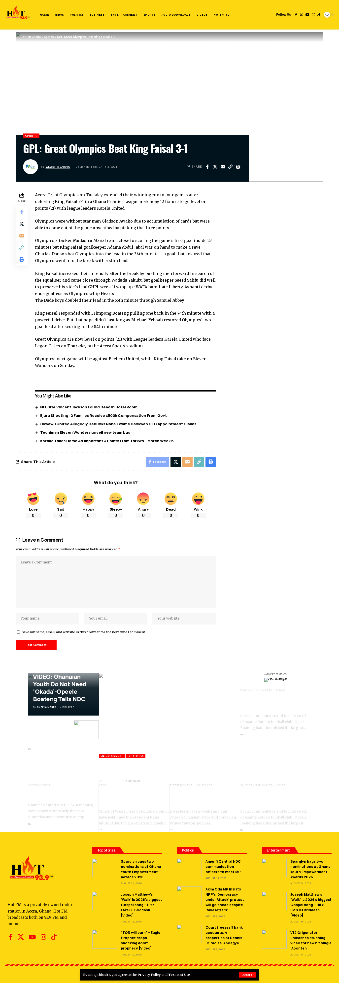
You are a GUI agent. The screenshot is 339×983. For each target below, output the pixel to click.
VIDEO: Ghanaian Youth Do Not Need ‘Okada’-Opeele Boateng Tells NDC (59, 687)
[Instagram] (313, 15)
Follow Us (283, 14)
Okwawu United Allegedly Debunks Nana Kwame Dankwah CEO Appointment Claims (118, 423)
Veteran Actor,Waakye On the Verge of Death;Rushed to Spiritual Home (153, 768)
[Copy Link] (230, 167)
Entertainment (112, 756)
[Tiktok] (319, 15)
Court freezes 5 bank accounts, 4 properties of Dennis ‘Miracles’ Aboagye (224, 935)
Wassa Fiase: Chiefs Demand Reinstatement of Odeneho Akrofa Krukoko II (131, 797)
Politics (246, 689)
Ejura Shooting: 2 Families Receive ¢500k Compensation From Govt (103, 415)
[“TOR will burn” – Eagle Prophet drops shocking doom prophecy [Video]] (104, 939)
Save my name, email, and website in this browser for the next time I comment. (84, 632)
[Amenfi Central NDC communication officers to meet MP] (189, 868)
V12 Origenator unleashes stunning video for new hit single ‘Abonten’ (311, 940)
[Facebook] (296, 15)
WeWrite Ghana (58, 166)
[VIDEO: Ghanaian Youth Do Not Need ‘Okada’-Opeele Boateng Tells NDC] (86, 730)
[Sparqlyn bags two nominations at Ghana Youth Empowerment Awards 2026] (104, 868)
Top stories (135, 756)
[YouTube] (307, 15)
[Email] (222, 167)
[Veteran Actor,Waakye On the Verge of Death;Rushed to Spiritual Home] (169, 715)
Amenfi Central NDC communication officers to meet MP (223, 866)
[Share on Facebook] (207, 167)
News (102, 785)
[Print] (238, 167)
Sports (31, 136)
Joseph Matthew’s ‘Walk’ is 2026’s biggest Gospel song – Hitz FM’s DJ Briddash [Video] (141, 904)
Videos (280, 689)
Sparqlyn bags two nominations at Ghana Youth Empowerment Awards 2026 (141, 869)
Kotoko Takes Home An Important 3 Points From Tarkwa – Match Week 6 (107, 440)
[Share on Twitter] (214, 167)
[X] (301, 15)
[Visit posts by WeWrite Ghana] (30, 166)
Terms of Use (179, 975)
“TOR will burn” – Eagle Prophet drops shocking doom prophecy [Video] (140, 940)
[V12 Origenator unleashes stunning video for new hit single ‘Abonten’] (274, 939)
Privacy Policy (149, 975)
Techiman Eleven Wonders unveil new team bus (85, 432)
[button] (247, 975)
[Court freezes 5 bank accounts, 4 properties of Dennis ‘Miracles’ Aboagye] (189, 934)
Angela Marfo (46, 707)
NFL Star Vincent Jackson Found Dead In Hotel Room (88, 407)
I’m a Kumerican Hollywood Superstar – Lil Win (58, 794)
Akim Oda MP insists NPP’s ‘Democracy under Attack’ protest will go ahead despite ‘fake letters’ (224, 899)
